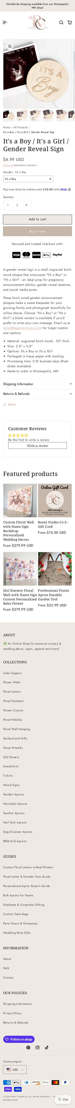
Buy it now (37, 231)
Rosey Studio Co (19, 1096)
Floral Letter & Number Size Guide (27, 876)
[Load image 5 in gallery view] (61, 115)
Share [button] (12, 404)
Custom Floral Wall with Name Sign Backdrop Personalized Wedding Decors (18, 531)
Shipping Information (17, 1004)
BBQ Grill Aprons (15, 841)
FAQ (6, 968)
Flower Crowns (13, 710)
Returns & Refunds (15, 1022)
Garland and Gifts (15, 738)
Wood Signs (11, 785)
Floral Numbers (13, 701)
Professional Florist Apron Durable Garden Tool (53, 594)
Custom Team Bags (15, 914)
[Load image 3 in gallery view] (35, 115)
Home (6, 127)
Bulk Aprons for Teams (18, 895)
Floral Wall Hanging (16, 729)
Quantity (8, 197)
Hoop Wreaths (13, 748)
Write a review (37, 445)
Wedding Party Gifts (17, 933)
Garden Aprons (13, 794)
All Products (20, 127)
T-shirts (8, 775)
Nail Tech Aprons (15, 822)
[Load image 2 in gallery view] (22, 115)
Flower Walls (11, 682)
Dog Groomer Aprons (17, 832)
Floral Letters (12, 691)
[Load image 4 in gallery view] (48, 115)
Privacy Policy (12, 1013)
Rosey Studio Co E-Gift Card (53, 524)
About (7, 959)
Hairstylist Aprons (15, 804)
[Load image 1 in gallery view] (9, 115)
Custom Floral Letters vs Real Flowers (28, 867)
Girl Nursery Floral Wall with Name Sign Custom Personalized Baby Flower (20, 597)
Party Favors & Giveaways (20, 923)
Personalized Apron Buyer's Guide (26, 886)
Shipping (8, 165)
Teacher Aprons (14, 813)
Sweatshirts (11, 766)
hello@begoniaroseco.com (22, 328)
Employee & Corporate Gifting (23, 904)
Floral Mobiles (12, 719)
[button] (5, 22)
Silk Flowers (11, 757)
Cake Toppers (12, 673)
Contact (8, 977)
